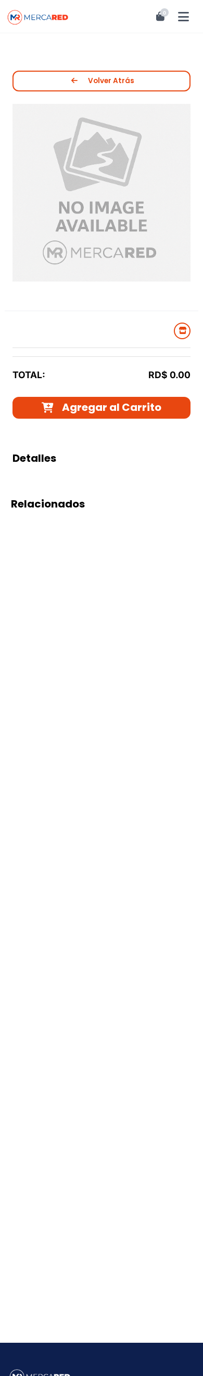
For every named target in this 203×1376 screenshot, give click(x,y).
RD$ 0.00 (169, 374)
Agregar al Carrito (111, 407)
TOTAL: (28, 374)
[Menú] (184, 16)
